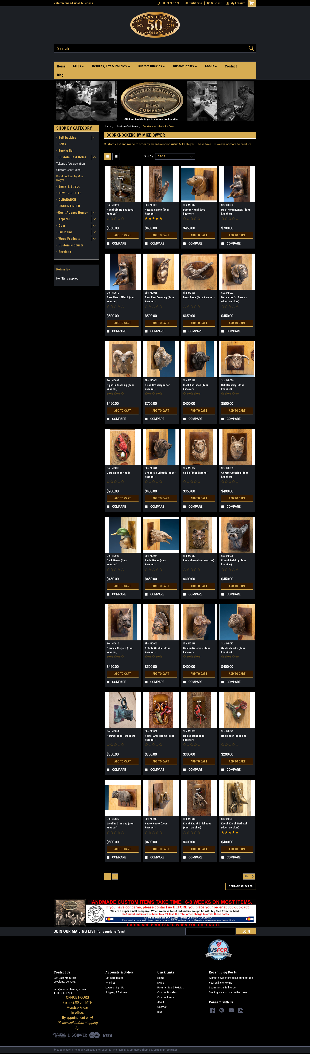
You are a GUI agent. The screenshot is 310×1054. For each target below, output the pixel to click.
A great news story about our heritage (231, 977)
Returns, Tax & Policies (110, 66)
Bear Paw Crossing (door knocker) (159, 299)
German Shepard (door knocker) (120, 650)
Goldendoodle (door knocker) (233, 650)
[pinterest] (221, 1010)
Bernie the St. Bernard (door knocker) (234, 299)
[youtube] (231, 1010)
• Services (63, 252)
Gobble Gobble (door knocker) (157, 650)
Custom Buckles (150, 66)
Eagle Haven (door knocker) (155, 562)
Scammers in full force (222, 987)
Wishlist (216, 3)
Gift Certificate (192, 3)
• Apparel (63, 219)
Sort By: (149, 156)
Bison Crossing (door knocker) (157, 387)
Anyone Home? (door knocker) (157, 211)
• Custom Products (70, 245)
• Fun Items (64, 232)
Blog (60, 75)
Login (108, 987)
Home (61, 66)
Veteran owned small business (73, 3)
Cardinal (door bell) (118, 472)
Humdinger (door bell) (234, 735)
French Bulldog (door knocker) (233, 562)
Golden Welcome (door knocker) (196, 650)
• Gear (60, 226)
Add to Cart (122, 235)
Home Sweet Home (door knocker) (159, 737)
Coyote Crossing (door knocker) (234, 474)
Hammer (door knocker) (121, 735)
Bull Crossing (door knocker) (232, 387)
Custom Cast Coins (68, 170)
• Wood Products (68, 239)
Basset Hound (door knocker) (194, 211)
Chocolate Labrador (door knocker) (160, 474)
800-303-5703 (170, 3)
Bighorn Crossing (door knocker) (120, 387)
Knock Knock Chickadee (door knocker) (197, 825)
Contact (231, 66)
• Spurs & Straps (68, 186)
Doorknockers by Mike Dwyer (70, 178)
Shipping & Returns (116, 992)
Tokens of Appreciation (70, 163)
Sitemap (106, 1049)
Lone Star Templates (166, 1049)
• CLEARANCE (66, 200)
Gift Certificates (114, 977)
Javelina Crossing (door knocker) (121, 825)
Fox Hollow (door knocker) (198, 560)
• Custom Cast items (71, 157)
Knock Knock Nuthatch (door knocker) (234, 825)
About (210, 66)
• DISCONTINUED (68, 206)
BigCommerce (132, 1049)
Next (248, 876)
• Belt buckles (66, 138)
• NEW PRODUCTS (68, 193)
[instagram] (240, 1010)
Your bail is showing (220, 982)
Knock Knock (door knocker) (156, 825)
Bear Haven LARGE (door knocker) (235, 211)
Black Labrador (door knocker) (195, 387)
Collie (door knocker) (195, 472)
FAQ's (77, 66)
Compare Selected (240, 886)
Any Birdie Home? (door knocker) (121, 211)
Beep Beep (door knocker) (198, 297)
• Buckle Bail (65, 151)
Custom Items (184, 66)
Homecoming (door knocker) (194, 737)
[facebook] (212, 1010)
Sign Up (119, 987)
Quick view (123, 198)
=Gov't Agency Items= (72, 213)
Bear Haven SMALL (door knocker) (121, 299)
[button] (155, 101)
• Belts (61, 144)
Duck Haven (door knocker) (117, 562)
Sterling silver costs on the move (228, 992)
